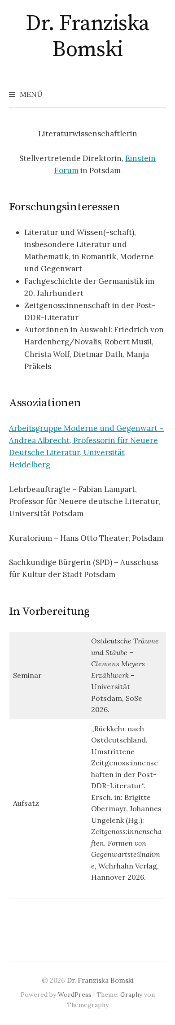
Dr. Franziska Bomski (87, 36)
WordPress (75, 994)
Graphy (131, 994)
